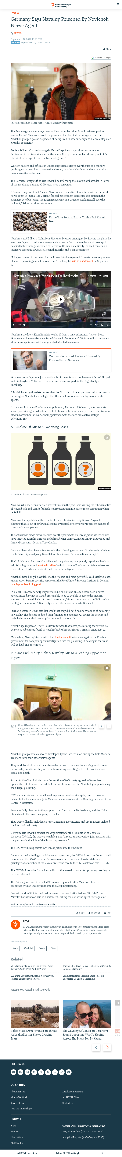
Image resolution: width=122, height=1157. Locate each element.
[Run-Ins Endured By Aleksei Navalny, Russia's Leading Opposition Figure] (61, 692)
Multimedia (17, 1143)
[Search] (101, 1153)
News (14, 1126)
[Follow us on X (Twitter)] (41, 1072)
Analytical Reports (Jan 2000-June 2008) (83, 1137)
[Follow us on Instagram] (27, 1072)
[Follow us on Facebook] (48, 1072)
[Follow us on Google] (34, 1072)
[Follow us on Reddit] (20, 1072)
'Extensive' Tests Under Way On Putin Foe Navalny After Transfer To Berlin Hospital (63, 275)
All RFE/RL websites (27, 1153)
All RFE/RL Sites (70, 1097)
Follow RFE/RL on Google (68, 1153)
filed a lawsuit (63, 637)
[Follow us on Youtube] (13, 1072)
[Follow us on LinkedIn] (55, 1072)
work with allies (47, 565)
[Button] (107, 49)
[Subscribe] (68, 1072)
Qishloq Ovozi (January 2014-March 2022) (83, 1126)
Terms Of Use (17, 1103)
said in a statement (82, 261)
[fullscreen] (108, 325)
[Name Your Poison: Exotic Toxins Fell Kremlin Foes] (30, 221)
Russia (15, 13)
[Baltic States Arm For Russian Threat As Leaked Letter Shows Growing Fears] (35, 1014)
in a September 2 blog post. (26, 584)
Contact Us (67, 1103)
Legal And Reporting (72, 1092)
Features (15, 1132)
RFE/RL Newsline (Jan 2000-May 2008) (82, 1132)
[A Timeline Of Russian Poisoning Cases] (61, 461)
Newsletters (17, 1137)
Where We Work (19, 1097)
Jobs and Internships (21, 1109)
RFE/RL (18, 33)
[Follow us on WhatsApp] (62, 1072)
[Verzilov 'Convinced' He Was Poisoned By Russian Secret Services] (30, 360)
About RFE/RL (18, 1092)
